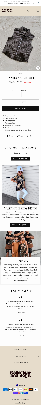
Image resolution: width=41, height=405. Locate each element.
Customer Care (20, 350)
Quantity (25, 90)
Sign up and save (20, 363)
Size (14, 90)
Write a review (20, 158)
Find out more (20, 356)
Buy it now (20, 108)
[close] (39, 2)
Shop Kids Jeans (20, 225)
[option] (20, 3)
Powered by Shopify (20, 403)
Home (20, 74)
